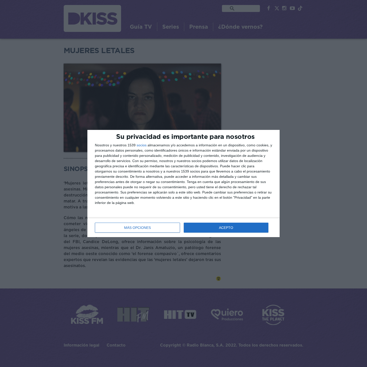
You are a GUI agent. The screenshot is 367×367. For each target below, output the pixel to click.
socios (142, 145)
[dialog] (183, 183)
